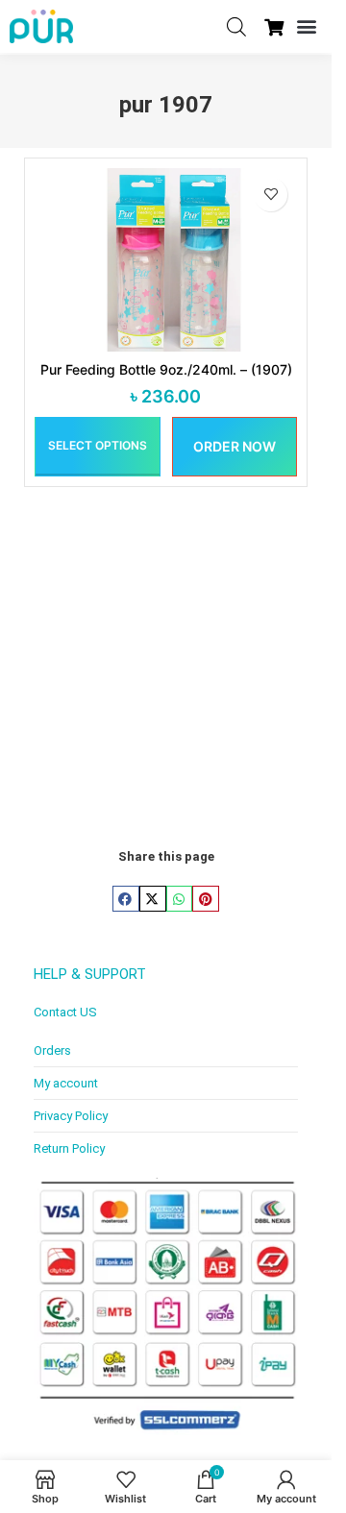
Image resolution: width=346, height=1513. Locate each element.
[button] (306, 26)
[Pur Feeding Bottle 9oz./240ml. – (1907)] (166, 260)
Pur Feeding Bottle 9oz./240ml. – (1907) (166, 369)
